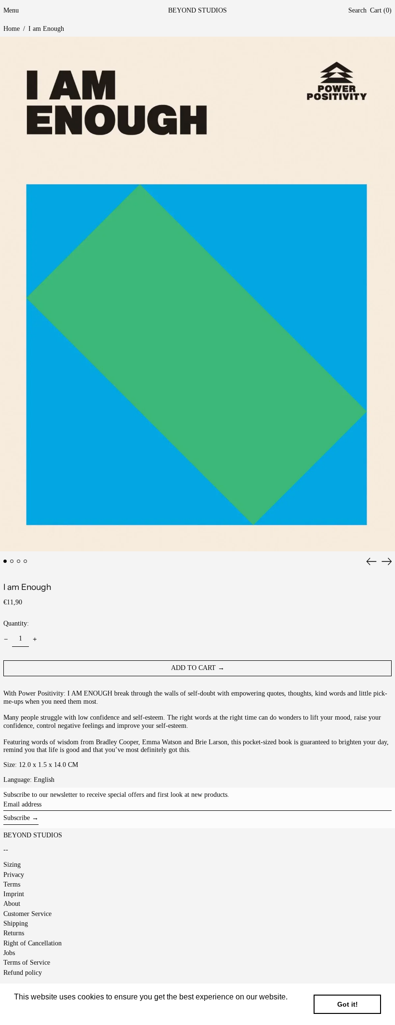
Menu (11, 10)
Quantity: (16, 623)
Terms (11, 884)
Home (11, 28)
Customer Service (27, 913)
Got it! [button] (347, 1004)
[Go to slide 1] (5, 561)
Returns (13, 933)
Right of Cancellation (32, 943)
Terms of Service (26, 962)
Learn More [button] (34, 1010)
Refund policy (22, 972)
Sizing (12, 864)
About (11, 903)
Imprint (13, 894)
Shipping (15, 923)
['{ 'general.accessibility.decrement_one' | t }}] (6, 639)
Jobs (9, 953)
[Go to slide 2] (11, 561)
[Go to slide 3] (18, 561)
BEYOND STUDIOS (197, 10)
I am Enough (46, 28)
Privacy (13, 874)
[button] (357, 10)
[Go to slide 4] (25, 561)
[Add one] (35, 639)
